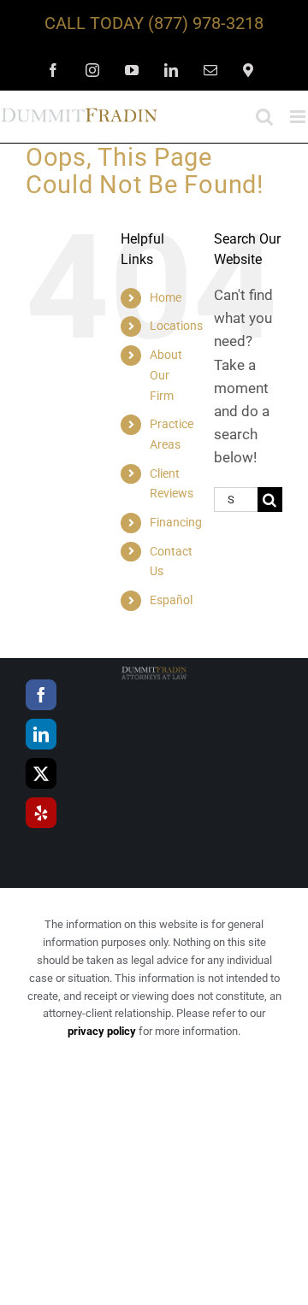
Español (171, 600)
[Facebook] (41, 694)
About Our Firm (166, 375)
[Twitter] (41, 773)
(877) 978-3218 (206, 23)
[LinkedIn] (41, 734)
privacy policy (102, 1031)
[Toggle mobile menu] (299, 117)
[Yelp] (41, 812)
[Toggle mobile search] (264, 117)
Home (165, 297)
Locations (176, 325)
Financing (176, 522)
